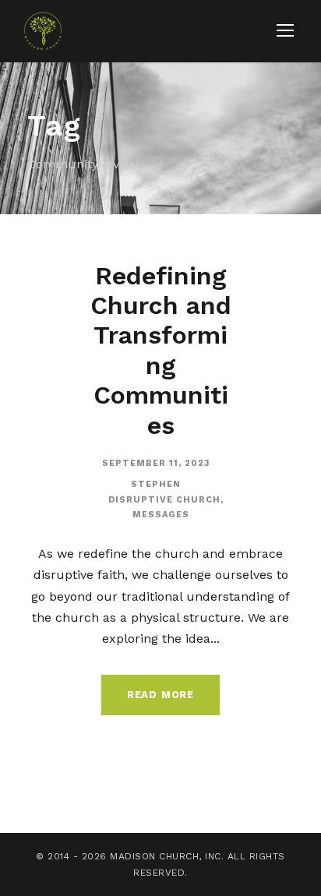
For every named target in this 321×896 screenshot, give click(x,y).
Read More (160, 694)
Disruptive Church (164, 500)
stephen (156, 484)
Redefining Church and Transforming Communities (160, 350)
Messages (160, 515)
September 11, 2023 (156, 463)
